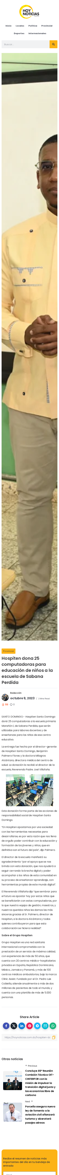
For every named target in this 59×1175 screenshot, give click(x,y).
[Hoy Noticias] (29, 11)
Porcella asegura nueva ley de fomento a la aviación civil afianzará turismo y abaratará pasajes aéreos (40, 1115)
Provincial (8, 651)
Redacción (16, 693)
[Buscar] (53, 44)
